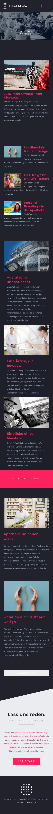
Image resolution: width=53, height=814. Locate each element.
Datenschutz (31, 802)
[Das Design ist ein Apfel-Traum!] (12, 180)
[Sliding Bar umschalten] (40, 6)
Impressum (21, 802)
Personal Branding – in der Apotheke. (34, 206)
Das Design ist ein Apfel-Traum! (36, 176)
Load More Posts (26, 673)
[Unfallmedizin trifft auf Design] (12, 151)
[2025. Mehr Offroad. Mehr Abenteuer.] (26, 75)
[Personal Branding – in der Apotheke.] (12, 208)
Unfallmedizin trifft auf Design (36, 149)
